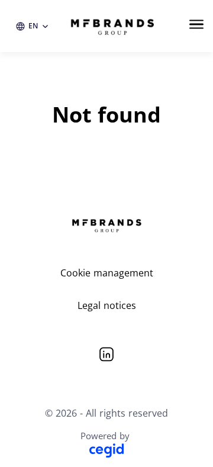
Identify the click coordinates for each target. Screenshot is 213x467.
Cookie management (106, 272)
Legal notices (107, 305)
